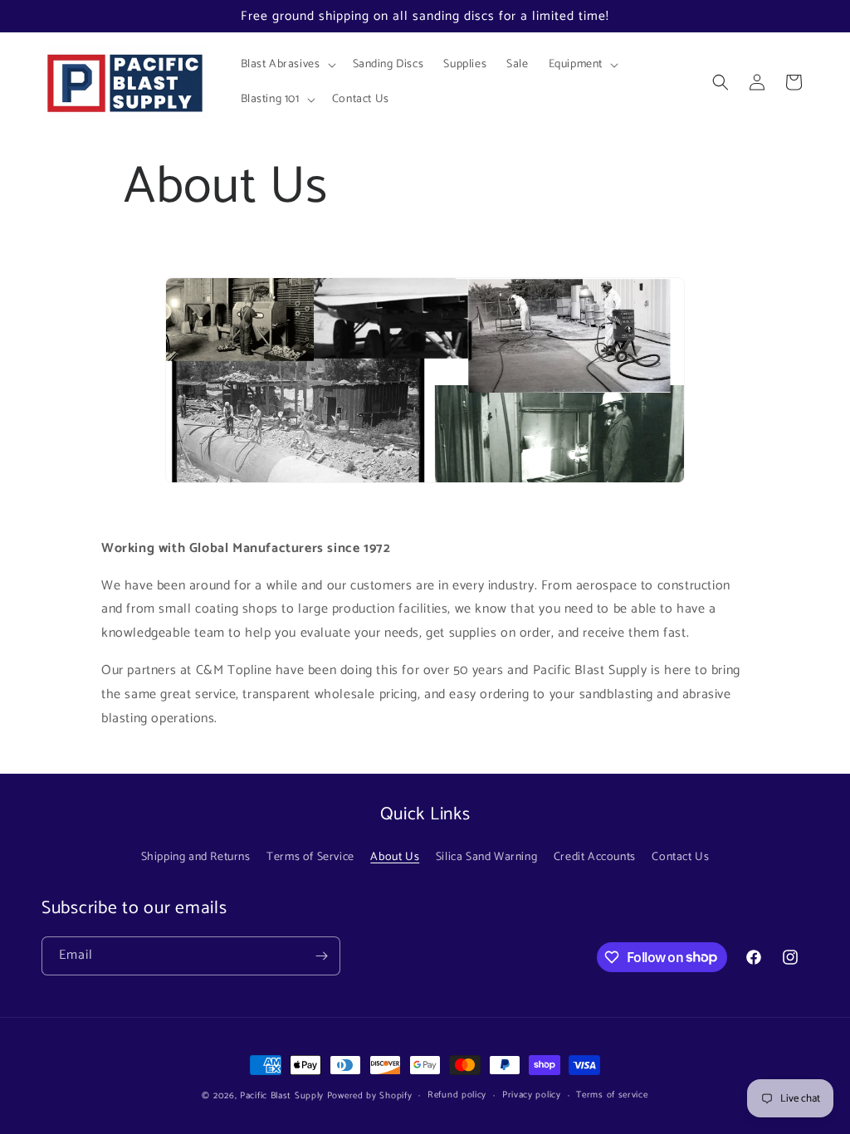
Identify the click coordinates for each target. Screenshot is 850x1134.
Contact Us (680, 857)
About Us (394, 857)
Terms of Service (310, 857)
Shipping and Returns (196, 857)
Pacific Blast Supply (282, 1095)
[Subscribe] (321, 955)
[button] (287, 64)
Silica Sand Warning (486, 857)
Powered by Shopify (370, 1095)
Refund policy (456, 1095)
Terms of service (611, 1095)
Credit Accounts (595, 857)
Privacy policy (531, 1095)
